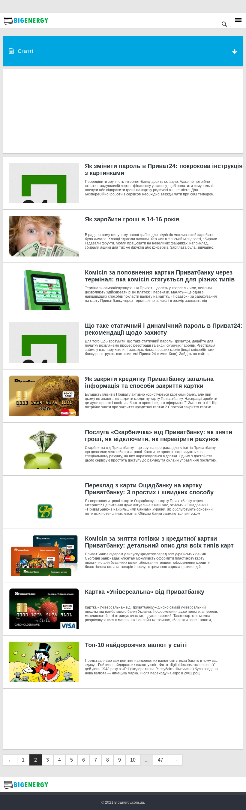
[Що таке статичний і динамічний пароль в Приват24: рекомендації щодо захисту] (44, 342)
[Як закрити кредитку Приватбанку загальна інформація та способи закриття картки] (44, 396)
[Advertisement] (123, 111)
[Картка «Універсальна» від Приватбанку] (44, 608)
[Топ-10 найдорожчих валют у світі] (44, 662)
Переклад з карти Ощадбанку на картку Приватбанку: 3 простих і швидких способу (149, 489)
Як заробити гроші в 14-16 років (132, 219)
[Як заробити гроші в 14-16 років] (44, 236)
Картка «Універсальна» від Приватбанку (144, 591)
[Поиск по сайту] (224, 25)
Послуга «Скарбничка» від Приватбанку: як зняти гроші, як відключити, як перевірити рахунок (158, 435)
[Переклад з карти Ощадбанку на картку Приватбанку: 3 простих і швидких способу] (44, 502)
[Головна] (26, 26)
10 (133, 759)
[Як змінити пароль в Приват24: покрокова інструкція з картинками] (44, 183)
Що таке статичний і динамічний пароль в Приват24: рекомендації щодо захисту (163, 329)
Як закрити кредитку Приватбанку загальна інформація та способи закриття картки (149, 382)
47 (160, 759)
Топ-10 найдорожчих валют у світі (136, 645)
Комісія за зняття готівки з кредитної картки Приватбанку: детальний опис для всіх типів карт (159, 542)
